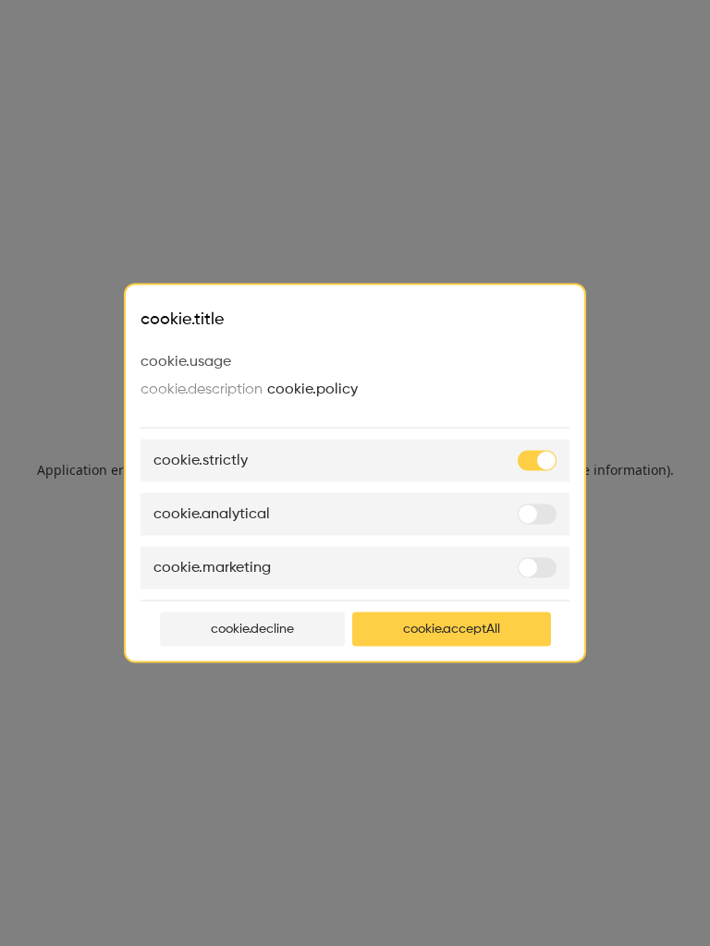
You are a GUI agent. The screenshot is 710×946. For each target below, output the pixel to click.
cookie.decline (252, 629)
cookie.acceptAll (451, 629)
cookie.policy (312, 389)
